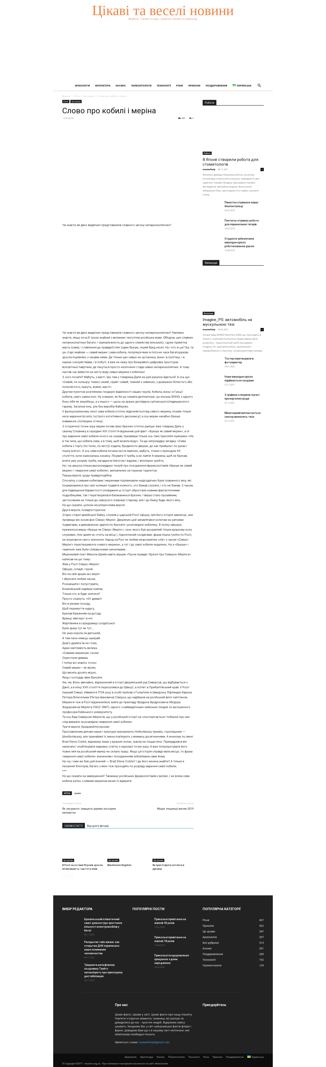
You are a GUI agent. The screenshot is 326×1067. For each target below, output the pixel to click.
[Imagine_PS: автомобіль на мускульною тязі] (233, 293)
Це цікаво (89, 96)
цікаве (77, 793)
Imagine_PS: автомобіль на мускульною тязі (227, 322)
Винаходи (208, 313)
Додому (66, 96)
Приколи (194, 85)
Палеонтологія (141, 85)
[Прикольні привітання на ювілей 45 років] (141, 923)
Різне (179, 85)
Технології (164, 85)
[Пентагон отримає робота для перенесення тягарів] (212, 225)
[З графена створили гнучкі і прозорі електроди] (212, 399)
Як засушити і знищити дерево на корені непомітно (89, 810)
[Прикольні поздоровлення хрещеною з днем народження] (141, 960)
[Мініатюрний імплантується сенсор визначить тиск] (212, 417)
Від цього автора (98, 825)
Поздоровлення (216, 85)
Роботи (207, 153)
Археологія (82, 85)
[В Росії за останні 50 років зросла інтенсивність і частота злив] (82, 848)
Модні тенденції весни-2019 (175, 808)
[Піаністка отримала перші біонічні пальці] (212, 207)
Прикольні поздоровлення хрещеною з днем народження (171, 959)
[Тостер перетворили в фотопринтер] (212, 363)
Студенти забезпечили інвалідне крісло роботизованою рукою (239, 242)
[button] (259, 86)
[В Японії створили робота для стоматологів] (233, 132)
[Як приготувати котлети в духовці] (173, 848)
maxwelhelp (209, 169)
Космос (121, 85)
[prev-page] (64, 876)
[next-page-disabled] (70, 876)
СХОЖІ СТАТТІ (74, 825)
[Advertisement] (163, 52)
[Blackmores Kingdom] (127, 848)
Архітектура (102, 85)
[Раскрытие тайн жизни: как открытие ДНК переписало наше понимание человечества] (71, 946)
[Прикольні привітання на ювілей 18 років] (141, 942)
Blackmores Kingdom (119, 865)
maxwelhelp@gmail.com (154, 1042)
